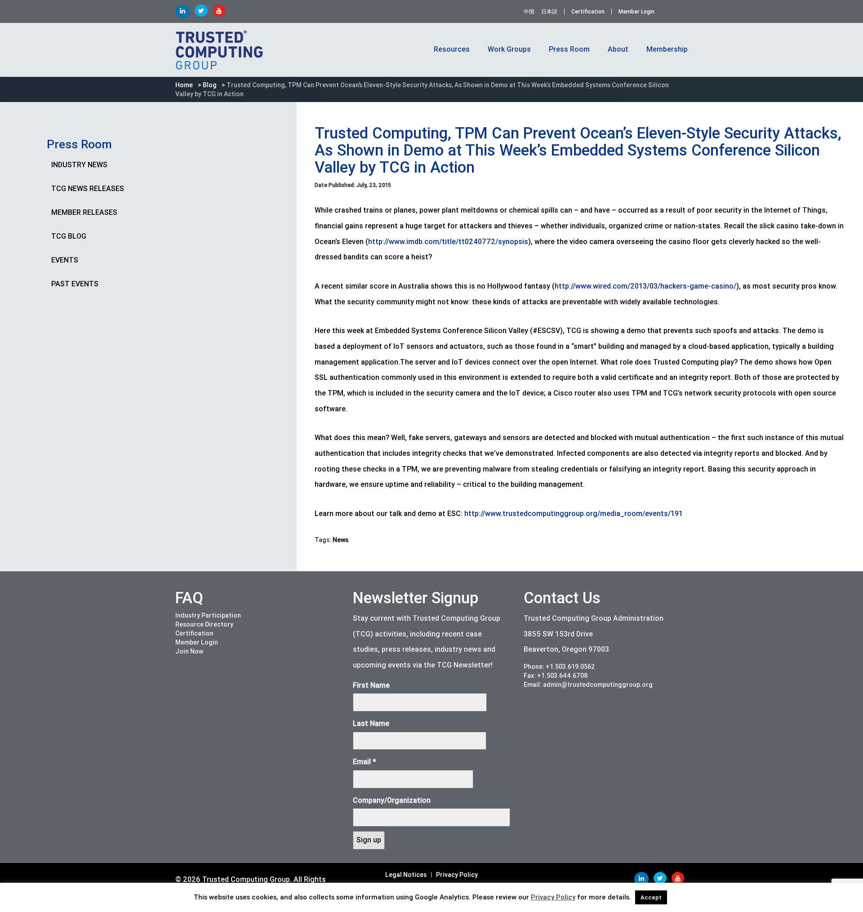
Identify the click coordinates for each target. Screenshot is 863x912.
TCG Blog (68, 236)
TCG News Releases (87, 188)
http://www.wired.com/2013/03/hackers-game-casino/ (645, 286)
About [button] (618, 49)
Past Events (74, 284)
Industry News (79, 164)
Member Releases (84, 212)
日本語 (549, 12)
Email (364, 761)
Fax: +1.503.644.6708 (556, 675)
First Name (371, 685)
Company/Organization (392, 800)
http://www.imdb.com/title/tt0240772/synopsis (448, 241)
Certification (588, 12)
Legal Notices (406, 874)
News (340, 539)
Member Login (636, 12)
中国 (529, 12)
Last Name (371, 723)
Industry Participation (208, 615)
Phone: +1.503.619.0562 (559, 666)
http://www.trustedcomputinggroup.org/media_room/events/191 (573, 513)
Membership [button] (667, 49)
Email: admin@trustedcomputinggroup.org (588, 684)
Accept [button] (651, 897)
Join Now (189, 651)
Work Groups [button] (509, 49)
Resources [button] (452, 49)
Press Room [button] (569, 49)
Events (64, 260)
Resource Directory (204, 624)
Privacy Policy (457, 874)
